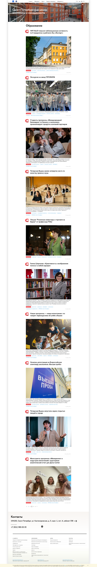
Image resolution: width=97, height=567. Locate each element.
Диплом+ (33, 550)
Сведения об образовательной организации (20, 539)
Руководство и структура (17, 541)
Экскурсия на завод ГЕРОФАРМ (42, 77)
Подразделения (15, 543)
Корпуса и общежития (16, 548)
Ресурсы (71, 538)
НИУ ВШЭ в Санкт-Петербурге (18, 4)
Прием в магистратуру (35, 548)
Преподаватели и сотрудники (18, 545)
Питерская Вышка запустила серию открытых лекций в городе (47, 412)
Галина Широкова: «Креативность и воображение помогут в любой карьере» (49, 264)
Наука (51, 538)
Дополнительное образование (36, 551)
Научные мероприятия (54, 539)
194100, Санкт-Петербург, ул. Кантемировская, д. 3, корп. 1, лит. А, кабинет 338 (42, 521)
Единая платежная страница (17, 556)
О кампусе (15, 538)
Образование (34, 538)
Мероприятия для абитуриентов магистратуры (39, 541)
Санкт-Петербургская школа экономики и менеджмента (37, 4)
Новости (51, 4)
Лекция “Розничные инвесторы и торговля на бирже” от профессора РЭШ (47, 220)
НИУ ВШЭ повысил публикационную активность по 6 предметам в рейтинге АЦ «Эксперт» (49, 32)
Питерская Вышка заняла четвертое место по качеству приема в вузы (47, 172)
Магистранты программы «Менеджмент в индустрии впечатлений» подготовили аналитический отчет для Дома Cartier (46, 460)
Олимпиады (33, 545)
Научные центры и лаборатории (55, 541)
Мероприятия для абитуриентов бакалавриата (39, 539)
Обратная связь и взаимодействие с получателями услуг (39, 556)
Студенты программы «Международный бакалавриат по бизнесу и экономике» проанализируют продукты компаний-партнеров (48, 122)
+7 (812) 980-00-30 (18, 527)
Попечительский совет (16, 546)
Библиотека (71, 539)
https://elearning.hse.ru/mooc (67, 559)
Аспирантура (33, 553)
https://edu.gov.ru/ (41, 559)
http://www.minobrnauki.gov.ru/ (18, 559)
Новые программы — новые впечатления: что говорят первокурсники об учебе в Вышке (47, 314)
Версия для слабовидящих (17, 554)
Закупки (14, 550)
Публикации (71, 541)
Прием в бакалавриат (34, 546)
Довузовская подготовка (35, 543)
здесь (65, 565)
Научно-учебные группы (54, 543)
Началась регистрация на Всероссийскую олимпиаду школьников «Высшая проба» (46, 363)
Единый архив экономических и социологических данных (77, 544)
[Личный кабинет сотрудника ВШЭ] (82, 1)
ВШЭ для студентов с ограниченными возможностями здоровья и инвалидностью (20, 552)
